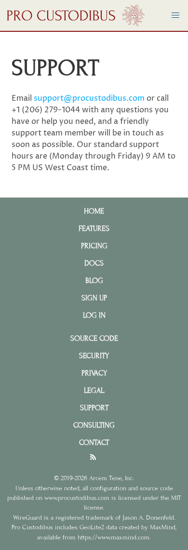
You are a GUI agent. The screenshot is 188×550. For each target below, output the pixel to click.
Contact (94, 442)
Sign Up (94, 298)
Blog (94, 280)
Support (94, 407)
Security (94, 355)
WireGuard (27, 518)
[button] (175, 15)
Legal (94, 390)
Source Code (94, 338)
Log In (94, 315)
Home (94, 211)
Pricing (94, 245)
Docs (94, 263)
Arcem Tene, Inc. (111, 478)
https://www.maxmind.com (113, 537)
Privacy (94, 373)
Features (94, 228)
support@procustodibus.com (89, 98)
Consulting (94, 425)
